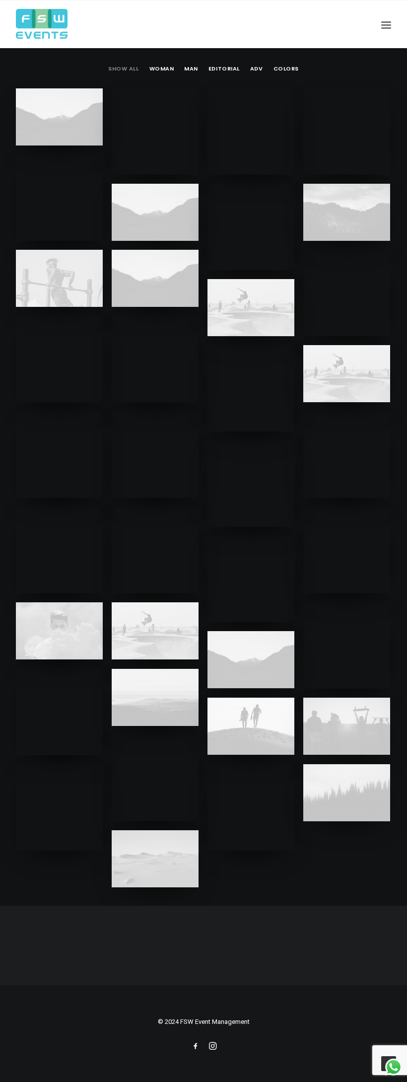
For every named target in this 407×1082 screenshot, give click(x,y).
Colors (286, 69)
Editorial (224, 69)
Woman (161, 69)
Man (191, 69)
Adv (256, 69)
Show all (123, 69)
